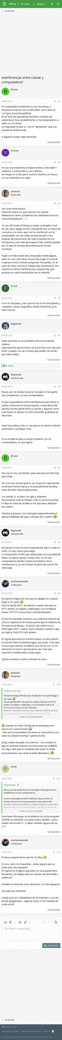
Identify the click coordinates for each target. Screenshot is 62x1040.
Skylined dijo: (10, 784)
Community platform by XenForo (27, 1037)
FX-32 (14, 286)
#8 (59, 542)
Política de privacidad (31, 1031)
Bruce (14, 89)
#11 (58, 778)
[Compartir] (55, 101)
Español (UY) (10, 1026)
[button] (5, 922)
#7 (59, 467)
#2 (59, 162)
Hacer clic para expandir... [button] (31, 716)
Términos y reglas (10, 1031)
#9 (59, 593)
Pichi (14, 766)
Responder (55, 142)
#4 (59, 298)
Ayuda (46, 1031)
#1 (59, 101)
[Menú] (4, 4)
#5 (59, 335)
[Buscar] (58, 4)
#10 (58, 684)
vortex (15, 150)
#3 (59, 203)
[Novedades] (52, 4)
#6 (59, 386)
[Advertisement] (31, 44)
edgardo (16, 323)
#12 (58, 852)
